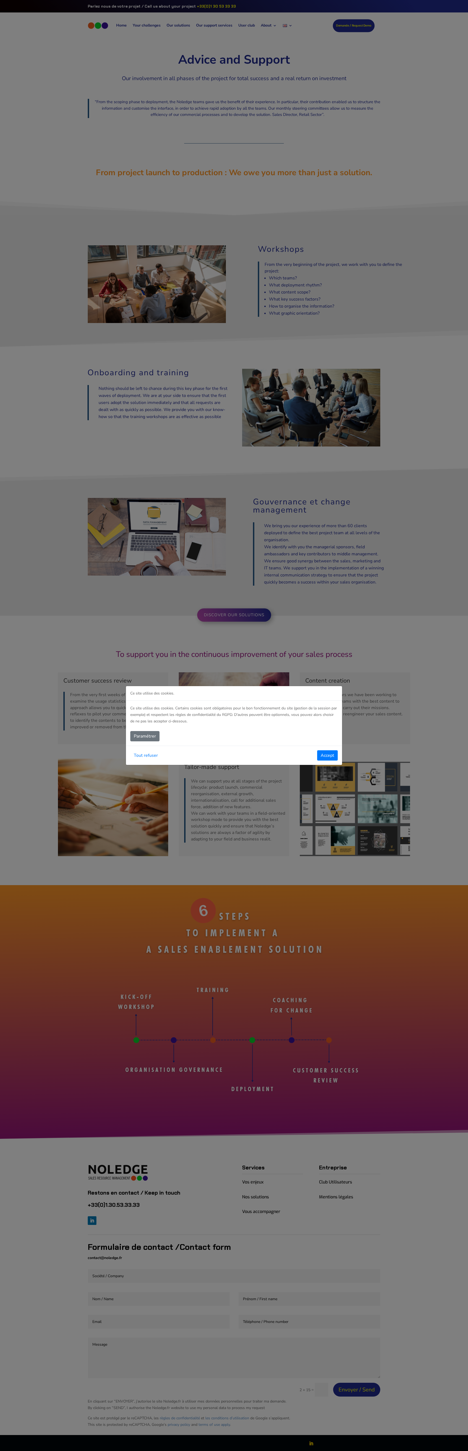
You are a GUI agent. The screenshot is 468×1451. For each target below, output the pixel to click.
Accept (327, 755)
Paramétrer (145, 736)
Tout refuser (146, 755)
